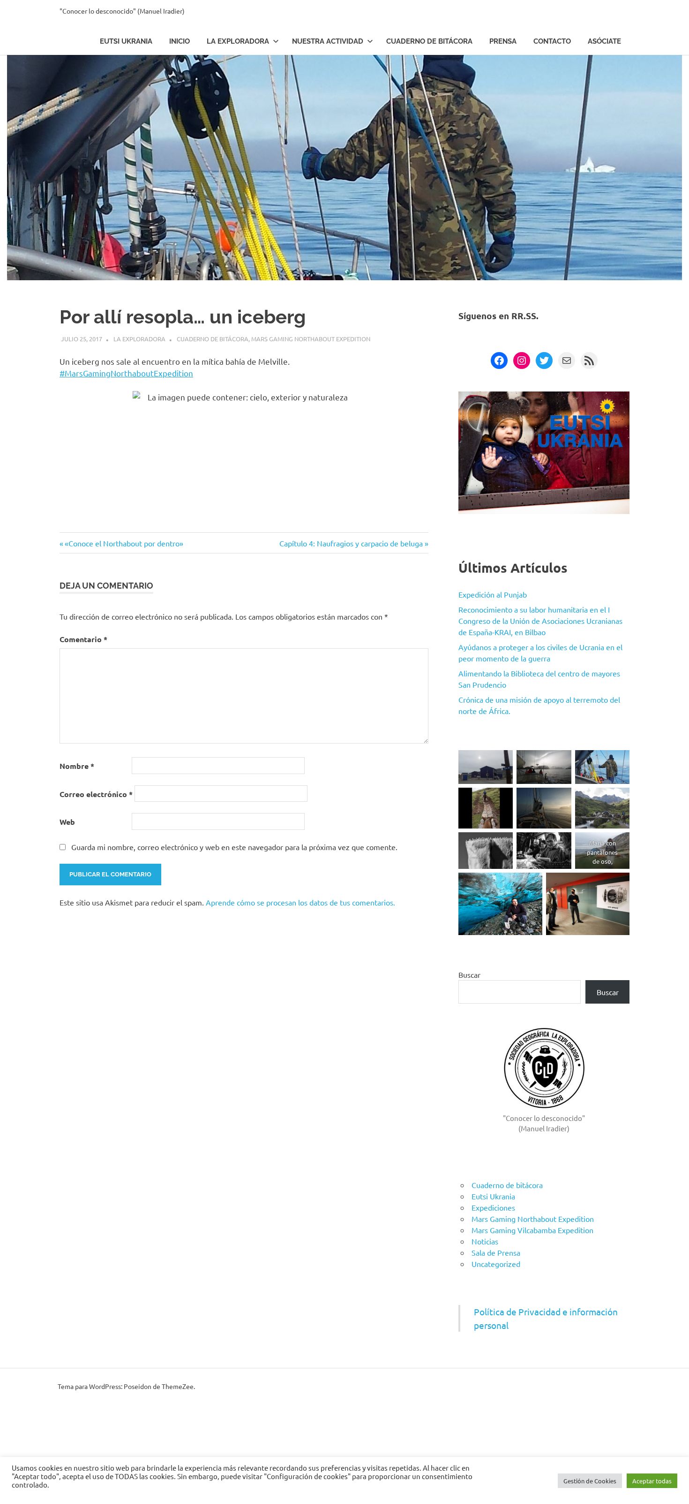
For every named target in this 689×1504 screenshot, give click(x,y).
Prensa (503, 41)
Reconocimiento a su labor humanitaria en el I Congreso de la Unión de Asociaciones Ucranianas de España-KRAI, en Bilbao (540, 621)
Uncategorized (496, 1263)
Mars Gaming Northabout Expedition (310, 339)
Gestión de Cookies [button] (589, 1481)
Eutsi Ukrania (493, 1196)
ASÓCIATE (604, 41)
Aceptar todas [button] (652, 1481)
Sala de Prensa (496, 1252)
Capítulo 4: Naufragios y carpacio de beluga (351, 543)
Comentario (83, 639)
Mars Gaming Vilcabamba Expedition (532, 1230)
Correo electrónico (96, 794)
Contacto (552, 41)
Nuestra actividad (327, 41)
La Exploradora (238, 41)
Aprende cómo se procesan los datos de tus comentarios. (300, 902)
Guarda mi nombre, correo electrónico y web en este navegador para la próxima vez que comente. (234, 847)
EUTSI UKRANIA (126, 41)
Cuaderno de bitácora (429, 41)
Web (67, 822)
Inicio (179, 41)
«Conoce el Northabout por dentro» (123, 543)
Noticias (485, 1241)
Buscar (469, 974)
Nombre (77, 766)
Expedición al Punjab (492, 594)
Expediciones (493, 1207)
